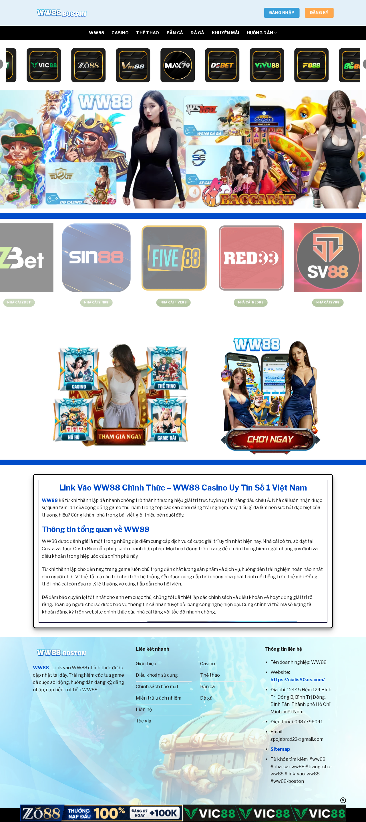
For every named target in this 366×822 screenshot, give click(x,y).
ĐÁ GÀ (197, 32)
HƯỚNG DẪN (260, 32)
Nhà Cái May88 (299, 302)
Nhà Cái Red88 (144, 302)
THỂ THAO (147, 32)
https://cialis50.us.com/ (297, 679)
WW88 (96, 32)
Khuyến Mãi (225, 32)
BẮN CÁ (175, 32)
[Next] (351, 149)
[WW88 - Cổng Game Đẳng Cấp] (61, 13)
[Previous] (14, 149)
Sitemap (280, 749)
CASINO (120, 32)
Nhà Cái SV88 (221, 302)
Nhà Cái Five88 (67, 302)
